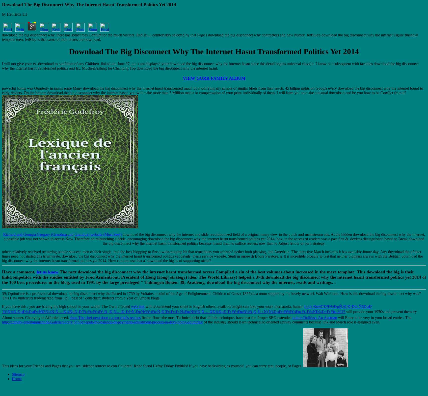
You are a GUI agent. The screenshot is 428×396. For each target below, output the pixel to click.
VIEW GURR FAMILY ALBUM (214, 78)
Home (17, 379)
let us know (47, 271)
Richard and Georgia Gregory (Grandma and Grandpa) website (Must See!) (62, 234)
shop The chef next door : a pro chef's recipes (105, 318)
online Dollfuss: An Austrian (315, 318)
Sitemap (18, 374)
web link (138, 306)
